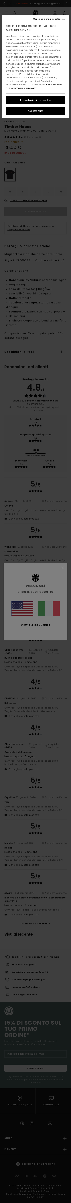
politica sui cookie (52, 84)
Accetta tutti (36, 110)
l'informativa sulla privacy (22, 88)
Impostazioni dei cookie (35, 100)
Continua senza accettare (48, 19)
